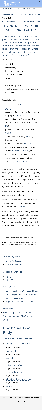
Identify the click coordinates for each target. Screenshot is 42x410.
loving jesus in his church (18, 343)
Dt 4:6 (21, 105)
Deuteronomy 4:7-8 (21, 55)
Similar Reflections (31, 21)
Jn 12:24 (27, 143)
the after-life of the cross (18, 379)
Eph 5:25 (16, 150)
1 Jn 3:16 (24, 150)
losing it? (10, 358)
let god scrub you (14, 365)
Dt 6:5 (24, 161)
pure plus (10, 386)
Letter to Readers (14, 264)
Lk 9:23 (29, 136)
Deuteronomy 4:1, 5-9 (12, 14)
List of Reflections (14, 261)
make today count (14, 372)
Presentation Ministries (15, 3)
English (9, 276)
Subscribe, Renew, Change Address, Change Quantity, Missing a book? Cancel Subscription (22, 294)
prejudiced (11, 351)
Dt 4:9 (7, 108)
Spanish (9, 280)
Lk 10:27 (17, 161)
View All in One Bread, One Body (17, 338)
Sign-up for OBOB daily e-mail (19, 301)
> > (33, 8)
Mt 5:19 (23, 206)
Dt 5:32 (20, 115)
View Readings (8, 21)
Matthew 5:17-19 (32, 14)
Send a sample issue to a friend (17, 312)
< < (3, 8)
